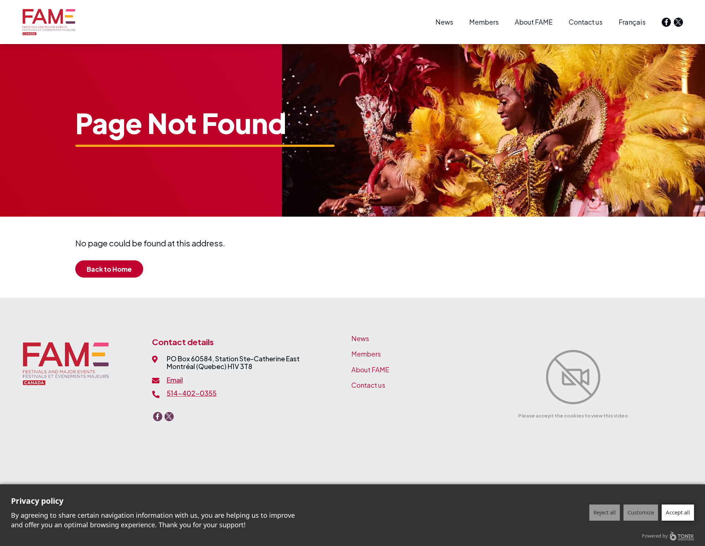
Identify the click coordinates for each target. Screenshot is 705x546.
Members (484, 22)
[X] (678, 22)
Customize (641, 512)
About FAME (534, 22)
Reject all (604, 512)
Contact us (586, 22)
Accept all (678, 512)
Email (175, 380)
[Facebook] (666, 22)
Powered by (655, 535)
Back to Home (109, 269)
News (444, 22)
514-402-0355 (192, 393)
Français (632, 22)
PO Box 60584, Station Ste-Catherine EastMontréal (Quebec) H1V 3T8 (233, 362)
